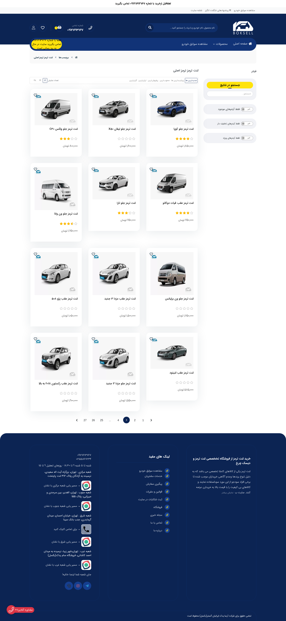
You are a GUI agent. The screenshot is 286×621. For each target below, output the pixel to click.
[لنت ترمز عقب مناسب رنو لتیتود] (171, 353)
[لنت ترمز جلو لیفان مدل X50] (114, 109)
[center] (150, 27)
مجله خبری (156, 515)
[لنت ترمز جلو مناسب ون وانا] (56, 188)
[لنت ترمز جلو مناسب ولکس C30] (56, 109)
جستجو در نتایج (230, 85)
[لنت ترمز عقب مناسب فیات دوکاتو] (171, 183)
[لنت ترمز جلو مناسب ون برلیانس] (171, 273)
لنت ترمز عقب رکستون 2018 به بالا (58, 383)
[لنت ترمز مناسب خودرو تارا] (114, 183)
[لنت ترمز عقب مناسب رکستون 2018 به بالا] (56, 358)
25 (101, 420)
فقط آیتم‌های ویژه (231, 138)
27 (85, 420)
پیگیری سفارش (154, 484)
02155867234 (83, 459)
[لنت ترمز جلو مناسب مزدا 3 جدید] (114, 358)
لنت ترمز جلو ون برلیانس (179, 299)
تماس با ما (156, 523)
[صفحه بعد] (76, 420)
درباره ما (157, 530)
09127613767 (84, 455)
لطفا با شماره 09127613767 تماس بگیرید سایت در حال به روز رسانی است (46, 44)
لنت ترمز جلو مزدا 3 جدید (121, 383)
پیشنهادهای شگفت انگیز (217, 10)
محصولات (222, 44)
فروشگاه (158, 507)
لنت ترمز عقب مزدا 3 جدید (120, 299)
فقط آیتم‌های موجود (229, 109)
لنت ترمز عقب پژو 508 (65, 299)
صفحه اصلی (240, 43)
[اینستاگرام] (78, 586)
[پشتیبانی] (69, 586)
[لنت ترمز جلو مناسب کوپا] (171, 109)
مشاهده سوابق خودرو (244, 10)
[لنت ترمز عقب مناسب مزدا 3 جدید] (114, 273)
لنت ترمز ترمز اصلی (43, 57)
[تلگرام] (87, 586)
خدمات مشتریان (153, 476)
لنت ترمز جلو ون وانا (66, 214)
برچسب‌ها (64, 57)
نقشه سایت (196, 10)
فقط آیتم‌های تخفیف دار (228, 123)
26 (93, 420)
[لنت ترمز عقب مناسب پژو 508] (56, 273)
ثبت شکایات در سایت (150, 499)
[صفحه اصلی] (76, 57)
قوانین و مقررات (154, 492)
